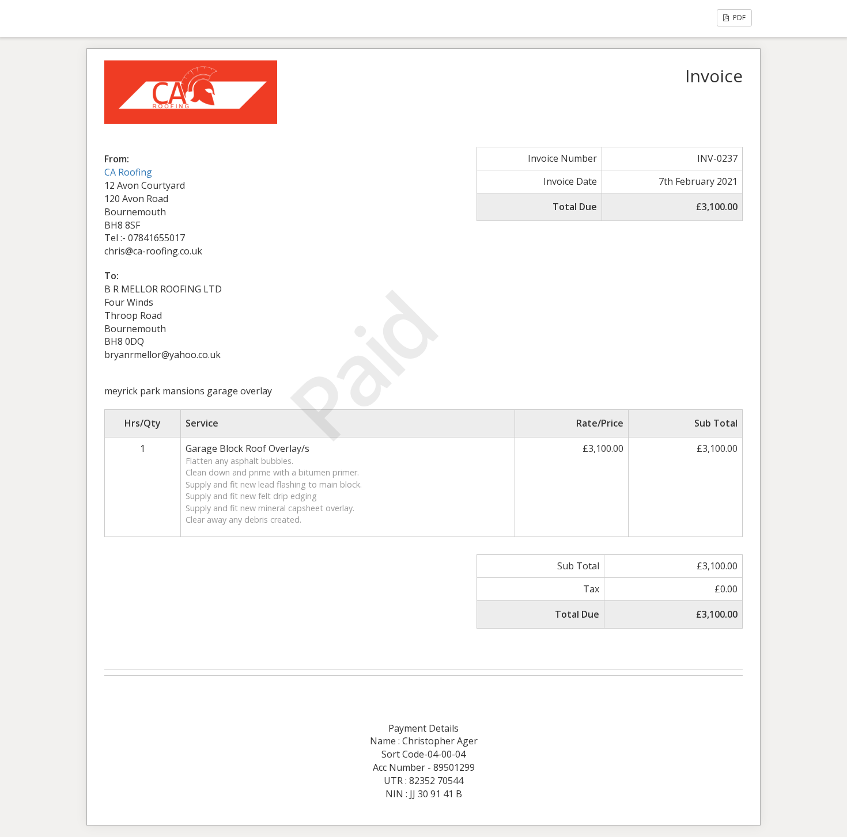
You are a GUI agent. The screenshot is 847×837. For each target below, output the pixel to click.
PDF (738, 17)
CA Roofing (128, 172)
